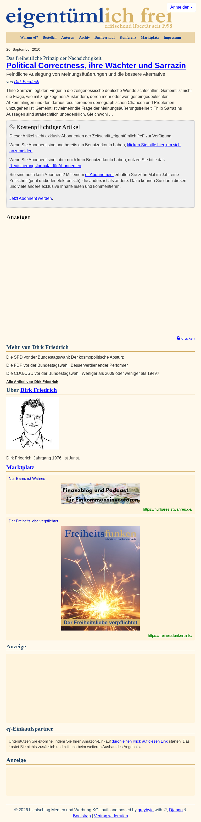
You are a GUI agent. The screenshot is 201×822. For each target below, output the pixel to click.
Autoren (67, 37)
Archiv (84, 37)
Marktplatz (150, 37)
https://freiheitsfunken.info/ (170, 635)
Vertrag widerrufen (111, 816)
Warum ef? (29, 37)
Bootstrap (82, 816)
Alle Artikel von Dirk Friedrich (32, 382)
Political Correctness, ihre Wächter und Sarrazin (96, 62)
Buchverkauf (104, 37)
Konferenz (128, 37)
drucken (187, 338)
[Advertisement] (100, 279)
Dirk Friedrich (26, 81)
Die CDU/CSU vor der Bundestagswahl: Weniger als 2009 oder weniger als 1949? (82, 373)
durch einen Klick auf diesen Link (140, 741)
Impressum (172, 37)
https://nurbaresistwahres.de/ (167, 509)
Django (176, 810)
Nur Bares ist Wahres (27, 478)
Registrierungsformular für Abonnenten (45, 166)
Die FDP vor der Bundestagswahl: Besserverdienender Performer (67, 365)
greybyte (146, 810)
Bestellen (50, 37)
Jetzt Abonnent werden (30, 198)
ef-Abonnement (99, 174)
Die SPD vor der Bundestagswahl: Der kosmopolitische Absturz (65, 357)
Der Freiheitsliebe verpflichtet (33, 521)
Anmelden (180, 7)
